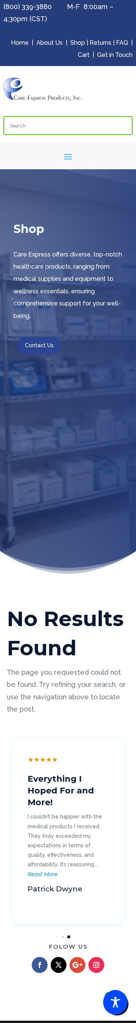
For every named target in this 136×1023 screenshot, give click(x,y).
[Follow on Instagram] (96, 965)
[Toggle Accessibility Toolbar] (115, 1002)
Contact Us (39, 345)
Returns (100, 42)
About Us (49, 42)
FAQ (122, 42)
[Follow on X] (58, 965)
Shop (77, 42)
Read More (43, 874)
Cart (84, 54)
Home (20, 42)
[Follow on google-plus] (77, 965)
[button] (56, 937)
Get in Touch (115, 54)
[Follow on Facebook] (40, 965)
